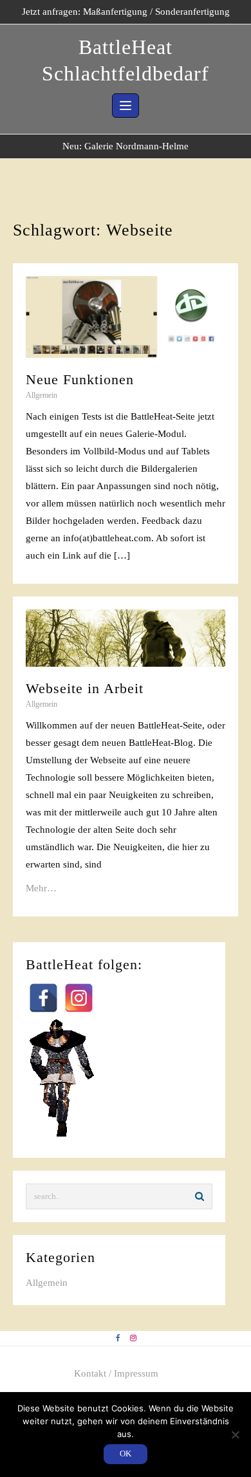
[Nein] (234, 1434)
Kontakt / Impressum (116, 1373)
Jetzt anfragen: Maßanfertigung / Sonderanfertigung (126, 11)
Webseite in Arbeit (85, 688)
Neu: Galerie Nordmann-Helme (125, 146)
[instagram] (133, 1338)
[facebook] (118, 1338)
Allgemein (41, 395)
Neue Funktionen (80, 379)
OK (125, 1453)
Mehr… (41, 888)
